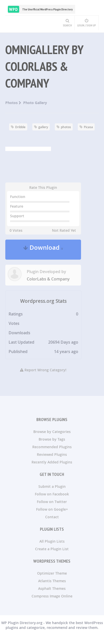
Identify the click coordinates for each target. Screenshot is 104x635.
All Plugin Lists (52, 541)
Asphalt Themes (52, 588)
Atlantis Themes (52, 580)
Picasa (88, 127)
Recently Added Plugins (52, 462)
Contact (52, 516)
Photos (12, 102)
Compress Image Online (52, 596)
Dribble (20, 127)
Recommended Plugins (52, 446)
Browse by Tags (52, 439)
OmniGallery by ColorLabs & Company (44, 66)
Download (45, 249)
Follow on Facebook (52, 494)
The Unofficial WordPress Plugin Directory (41, 9)
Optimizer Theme (52, 573)
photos (66, 127)
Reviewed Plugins (52, 454)
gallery (43, 127)
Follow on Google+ (52, 509)
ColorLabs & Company (48, 279)
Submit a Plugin (52, 486)
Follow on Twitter (52, 501)
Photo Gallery (35, 102)
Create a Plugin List (52, 548)
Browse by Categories (52, 431)
